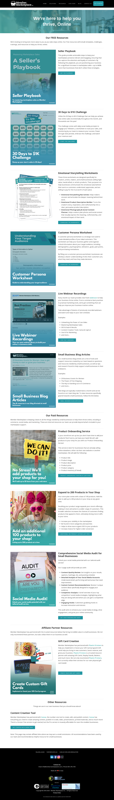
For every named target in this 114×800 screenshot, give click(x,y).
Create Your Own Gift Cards (70, 673)
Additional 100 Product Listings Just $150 (75, 534)
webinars (93, 298)
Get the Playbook (66, 73)
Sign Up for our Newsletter (69, 752)
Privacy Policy (57, 792)
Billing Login (40, 752)
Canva (43, 717)
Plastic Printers (95, 645)
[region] (57, 21)
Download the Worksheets (69, 222)
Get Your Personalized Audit (70, 617)
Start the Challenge (67, 141)
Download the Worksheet (69, 264)
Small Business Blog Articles (70, 401)
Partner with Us (52, 752)
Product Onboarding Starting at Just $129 (75, 475)
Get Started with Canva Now (23, 727)
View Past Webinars (67, 340)
